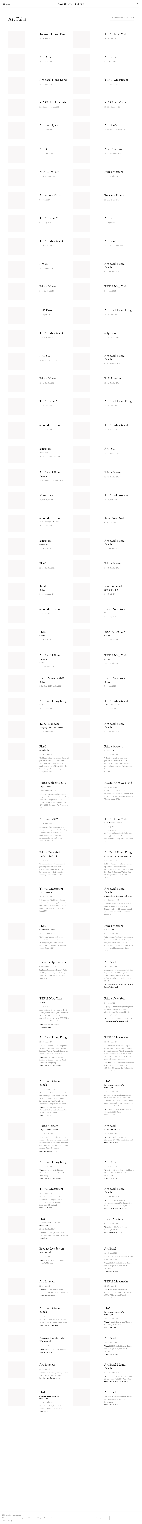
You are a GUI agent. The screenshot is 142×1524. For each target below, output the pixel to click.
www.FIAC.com (110, 1327)
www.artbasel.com (111, 1143)
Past (132, 17)
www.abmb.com (45, 1115)
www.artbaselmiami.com (48, 1325)
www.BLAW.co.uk (46, 1263)
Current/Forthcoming (120, 17)
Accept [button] (135, 1518)
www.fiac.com (109, 1115)
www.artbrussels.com (47, 1295)
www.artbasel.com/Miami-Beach (116, 1382)
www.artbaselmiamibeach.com (115, 1208)
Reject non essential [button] (119, 1518)
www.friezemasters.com (48, 1151)
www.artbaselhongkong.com (50, 1065)
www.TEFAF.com (45, 1208)
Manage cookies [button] (102, 1518)
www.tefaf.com (45, 1027)
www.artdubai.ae (110, 1178)
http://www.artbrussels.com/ (49, 1378)
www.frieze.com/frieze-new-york (116, 1021)
